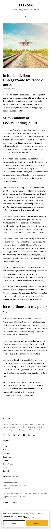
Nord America (9, 347)
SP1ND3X (25, 5)
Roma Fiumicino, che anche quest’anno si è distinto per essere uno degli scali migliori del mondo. (24, 257)
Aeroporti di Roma (34, 248)
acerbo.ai (6, 502)
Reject (14, 523)
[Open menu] (25, 16)
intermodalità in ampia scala (29, 242)
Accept (36, 523)
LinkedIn (14, 502)
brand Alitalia (34, 354)
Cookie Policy (29, 517)
